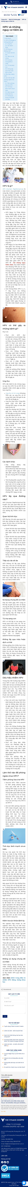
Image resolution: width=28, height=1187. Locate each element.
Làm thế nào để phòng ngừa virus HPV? (9, 79)
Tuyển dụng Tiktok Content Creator (14, 1026)
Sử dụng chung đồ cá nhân (8, 61)
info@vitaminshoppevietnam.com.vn (16, 3)
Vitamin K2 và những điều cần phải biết (13, 1058)
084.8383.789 (16, 1)
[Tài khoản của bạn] (2, 7)
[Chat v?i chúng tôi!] (24, 1183)
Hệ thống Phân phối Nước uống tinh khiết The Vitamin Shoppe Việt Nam (14, 1040)
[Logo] (14, 7)
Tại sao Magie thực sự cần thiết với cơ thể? (14, 1054)
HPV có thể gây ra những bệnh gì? (10, 41)
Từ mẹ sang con (9, 66)
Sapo (17, 1185)
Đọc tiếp (3, 1111)
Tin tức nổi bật (14, 1023)
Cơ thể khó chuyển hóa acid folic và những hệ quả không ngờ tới (13, 1102)
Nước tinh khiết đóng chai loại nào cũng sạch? (13, 1036)
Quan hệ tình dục (10, 53)
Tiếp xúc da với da (9, 57)
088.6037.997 (17, 1141)
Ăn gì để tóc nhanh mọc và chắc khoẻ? (14, 1067)
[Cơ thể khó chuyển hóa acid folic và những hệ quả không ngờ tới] (14, 1088)
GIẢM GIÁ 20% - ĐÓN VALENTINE (13, 1030)
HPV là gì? (8, 38)
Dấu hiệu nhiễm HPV (9, 75)
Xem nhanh (9, 36)
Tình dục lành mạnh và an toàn (10, 88)
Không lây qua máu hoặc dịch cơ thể (9, 70)
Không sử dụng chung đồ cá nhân (9, 97)
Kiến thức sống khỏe (14, 1050)
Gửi (5, 1016)
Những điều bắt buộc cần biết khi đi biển (14, 1063)
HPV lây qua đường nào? (8, 50)
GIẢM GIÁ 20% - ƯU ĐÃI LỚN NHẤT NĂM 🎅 (13, 1045)
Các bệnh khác (9, 46)
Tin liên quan (6, 1075)
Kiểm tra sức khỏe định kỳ (9, 93)
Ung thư (9, 44)
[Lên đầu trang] (25, 1176)
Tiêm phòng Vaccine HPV (9, 84)
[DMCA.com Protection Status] (5, 1175)
